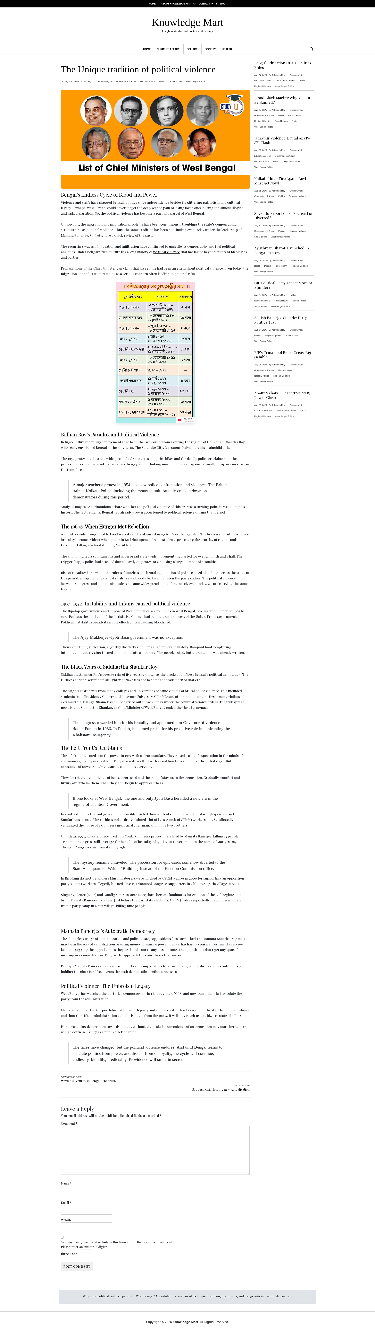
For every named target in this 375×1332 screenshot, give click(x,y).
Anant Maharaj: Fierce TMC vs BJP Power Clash (283, 395)
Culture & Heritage (263, 410)
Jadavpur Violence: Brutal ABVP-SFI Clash (282, 140)
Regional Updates (262, 86)
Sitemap (221, 3)
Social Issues (176, 81)
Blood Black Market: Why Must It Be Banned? (282, 99)
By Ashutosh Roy (83, 81)
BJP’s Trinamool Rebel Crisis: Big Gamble (282, 354)
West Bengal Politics (195, 81)
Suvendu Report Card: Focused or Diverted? (283, 215)
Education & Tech (262, 80)
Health (227, 49)
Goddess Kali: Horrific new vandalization (221, 1089)
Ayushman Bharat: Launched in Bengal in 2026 (281, 250)
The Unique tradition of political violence (138, 69)
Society (210, 49)
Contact (204, 3)
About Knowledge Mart (177, 3)
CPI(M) (175, 900)
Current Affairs (168, 49)
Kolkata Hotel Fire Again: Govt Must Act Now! (280, 180)
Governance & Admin (126, 81)
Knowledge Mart (187, 24)
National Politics (147, 81)
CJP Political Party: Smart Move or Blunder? (283, 285)
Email (66, 1203)
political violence (166, 251)
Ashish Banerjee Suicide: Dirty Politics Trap (280, 319)
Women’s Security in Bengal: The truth (88, 1081)
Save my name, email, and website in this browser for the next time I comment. (117, 1242)
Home (152, 3)
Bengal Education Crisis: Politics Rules (282, 65)
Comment (69, 1123)
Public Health (294, 115)
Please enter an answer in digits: (84, 1247)
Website (66, 1220)
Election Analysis (104, 81)
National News (281, 300)
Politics (192, 49)
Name (66, 1183)
